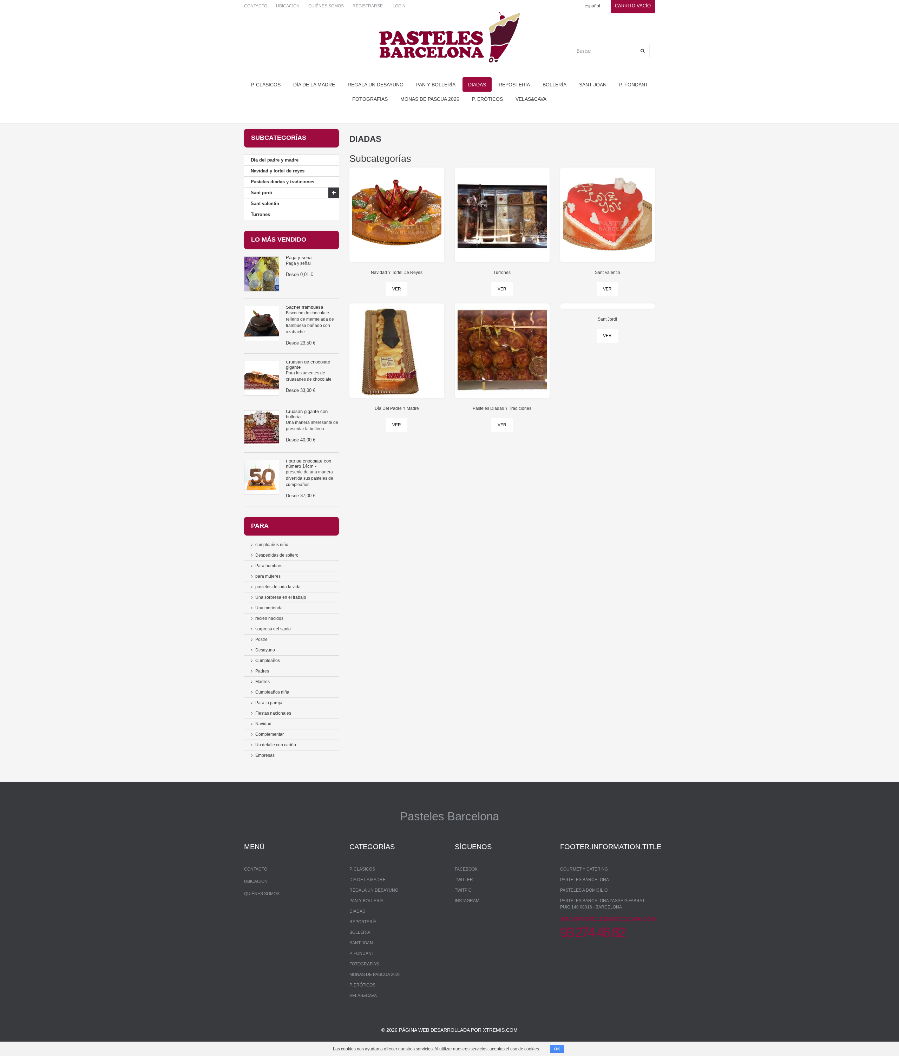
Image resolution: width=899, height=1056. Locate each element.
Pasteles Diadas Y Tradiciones (502, 408)
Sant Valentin (607, 272)
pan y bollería (435, 84)
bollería (554, 84)
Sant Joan (592, 84)
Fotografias (370, 99)
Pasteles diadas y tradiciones (282, 181)
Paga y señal (299, 257)
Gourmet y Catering (584, 869)
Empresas (265, 755)
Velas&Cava (531, 99)
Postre (261, 639)
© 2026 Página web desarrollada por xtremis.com (449, 1030)
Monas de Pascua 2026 (429, 99)
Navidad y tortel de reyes (277, 170)
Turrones (260, 214)
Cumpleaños (267, 660)
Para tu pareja (268, 702)
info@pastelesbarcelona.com (608, 919)
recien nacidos (269, 618)
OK (557, 1049)
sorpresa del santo (273, 629)
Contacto (255, 6)
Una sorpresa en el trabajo (280, 597)
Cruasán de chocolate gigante (308, 364)
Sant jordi (261, 192)
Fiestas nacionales (273, 713)
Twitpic (463, 890)
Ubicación (288, 6)
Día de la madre (314, 84)
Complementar (269, 734)
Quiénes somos (326, 6)
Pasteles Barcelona (584, 879)
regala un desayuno (375, 84)
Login (399, 6)
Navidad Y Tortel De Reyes (396, 272)
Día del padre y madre (274, 160)
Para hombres (268, 565)
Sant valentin (265, 203)
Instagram (467, 900)
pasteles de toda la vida (278, 586)
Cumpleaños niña (272, 692)
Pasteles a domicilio (584, 890)
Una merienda (269, 607)
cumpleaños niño (271, 544)
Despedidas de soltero (276, 555)
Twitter (464, 879)
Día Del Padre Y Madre (397, 408)
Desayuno (265, 650)
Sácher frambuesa (304, 307)
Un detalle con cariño (275, 744)
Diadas (477, 84)
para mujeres (268, 576)
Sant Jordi (607, 319)
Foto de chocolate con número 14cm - (308, 463)
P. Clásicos (266, 84)
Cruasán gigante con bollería (307, 414)
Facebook (466, 869)
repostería (514, 84)
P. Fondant (633, 84)
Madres (262, 681)
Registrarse (368, 6)
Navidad (263, 723)
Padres (262, 671)
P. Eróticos (487, 99)
